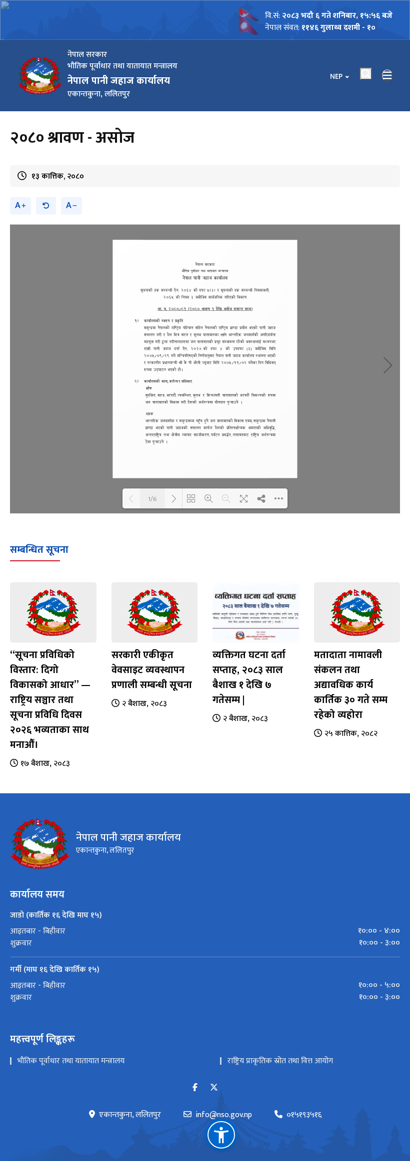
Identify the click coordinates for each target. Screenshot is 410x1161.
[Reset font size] (46, 206)
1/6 (152, 498)
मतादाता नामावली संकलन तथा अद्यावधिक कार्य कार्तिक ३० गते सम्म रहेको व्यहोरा (351, 685)
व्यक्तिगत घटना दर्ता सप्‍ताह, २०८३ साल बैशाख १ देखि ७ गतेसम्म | (249, 677)
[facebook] (195, 1088)
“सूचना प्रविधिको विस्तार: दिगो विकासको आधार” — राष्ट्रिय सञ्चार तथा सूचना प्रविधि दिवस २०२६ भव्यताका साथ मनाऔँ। (50, 700)
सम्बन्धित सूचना (39, 549)
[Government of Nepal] (40, 75)
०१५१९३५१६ (304, 1115)
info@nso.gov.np (224, 1115)
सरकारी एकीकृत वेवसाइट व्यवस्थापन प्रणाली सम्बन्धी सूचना (152, 670)
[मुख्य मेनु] (387, 75)
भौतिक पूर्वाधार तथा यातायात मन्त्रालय (71, 1061)
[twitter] (214, 1088)
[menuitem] (205, 931)
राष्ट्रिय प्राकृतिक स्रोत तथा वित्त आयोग (280, 1061)
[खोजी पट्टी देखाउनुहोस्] (366, 74)
